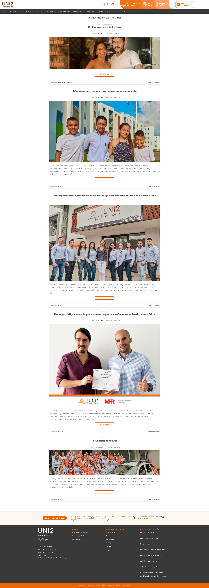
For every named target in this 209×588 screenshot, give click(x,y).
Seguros (109, 550)
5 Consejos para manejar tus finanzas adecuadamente (104, 91)
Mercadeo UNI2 (115, 33)
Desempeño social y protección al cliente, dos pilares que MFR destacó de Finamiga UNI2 (104, 195)
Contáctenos (90, 11)
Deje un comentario (153, 82)
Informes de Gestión (81, 536)
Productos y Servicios (27, 11)
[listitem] (133, 4)
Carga (108, 546)
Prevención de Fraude (104, 440)
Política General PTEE (149, 561)
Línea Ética (145, 544)
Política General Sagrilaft (151, 555)
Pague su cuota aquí (149, 538)
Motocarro (110, 532)
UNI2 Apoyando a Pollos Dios (104, 27)
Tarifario (76, 539)
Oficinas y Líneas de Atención (69, 11)
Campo (109, 543)
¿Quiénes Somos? (80, 532)
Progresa (110, 539)
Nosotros (12, 11)
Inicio (4, 11)
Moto (108, 536)
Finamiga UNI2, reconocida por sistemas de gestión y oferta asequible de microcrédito (104, 314)
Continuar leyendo (104, 75)
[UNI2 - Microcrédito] (11, 4)
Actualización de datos (150, 567)
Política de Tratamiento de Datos (155, 550)
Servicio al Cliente (47, 11)
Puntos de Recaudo (148, 532)
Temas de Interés (105, 11)
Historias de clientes (104, 24)
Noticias (104, 88)
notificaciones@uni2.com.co (153, 576)
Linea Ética (120, 11)
